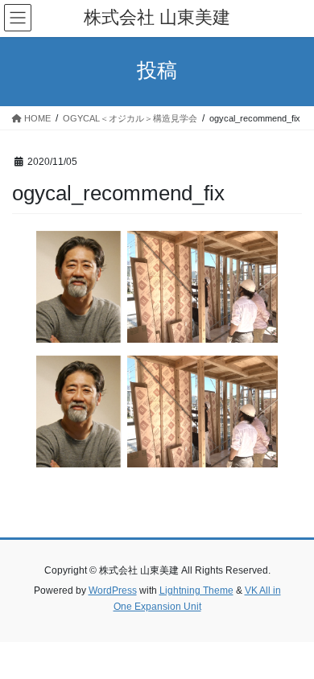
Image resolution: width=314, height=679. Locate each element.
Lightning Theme (196, 590)
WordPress (113, 590)
